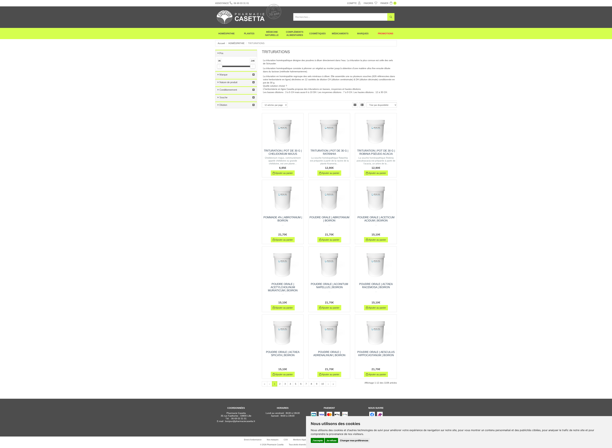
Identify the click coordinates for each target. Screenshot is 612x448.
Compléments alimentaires (294, 33)
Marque (223, 74)
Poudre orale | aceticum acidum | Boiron (375, 219)
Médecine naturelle (272, 33)
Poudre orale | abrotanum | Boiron (329, 219)
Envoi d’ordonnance (253, 440)
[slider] (219, 66)
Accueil (221, 43)
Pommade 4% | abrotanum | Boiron (282, 219)
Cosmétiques (317, 33)
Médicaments (340, 33)
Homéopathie (226, 33)
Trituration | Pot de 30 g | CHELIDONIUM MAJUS (283, 152)
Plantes (249, 33)
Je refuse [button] (331, 440)
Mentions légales (300, 440)
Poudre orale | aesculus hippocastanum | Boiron (376, 354)
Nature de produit (228, 82)
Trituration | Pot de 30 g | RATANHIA (329, 152)
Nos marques (272, 440)
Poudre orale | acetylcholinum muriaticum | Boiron (283, 287)
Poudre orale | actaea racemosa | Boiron (376, 286)
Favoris (369, 3)
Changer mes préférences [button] (354, 440)
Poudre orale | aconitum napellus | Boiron (329, 286)
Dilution (223, 105)
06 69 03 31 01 (239, 418)
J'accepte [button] (317, 440)
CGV (286, 440)
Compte (352, 3)
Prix (221, 53)
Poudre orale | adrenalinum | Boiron (329, 354)
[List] (362, 105)
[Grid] (355, 105)
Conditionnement (228, 89)
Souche (223, 97)
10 (322, 384)
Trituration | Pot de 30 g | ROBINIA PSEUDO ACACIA (376, 152)
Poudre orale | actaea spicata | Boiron (282, 354)
